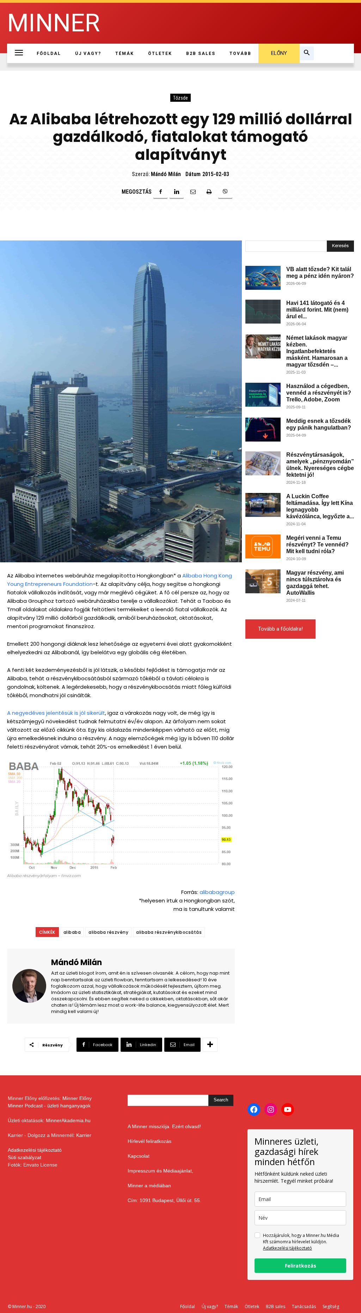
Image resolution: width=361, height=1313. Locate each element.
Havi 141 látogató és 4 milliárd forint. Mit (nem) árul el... (317, 309)
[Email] (193, 192)
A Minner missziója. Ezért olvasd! (164, 1126)
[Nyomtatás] (209, 192)
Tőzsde (180, 98)
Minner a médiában (149, 1185)
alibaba (72, 932)
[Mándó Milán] (31, 986)
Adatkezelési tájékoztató (35, 1150)
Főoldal (187, 1306)
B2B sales (275, 1306)
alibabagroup (217, 892)
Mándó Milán (166, 174)
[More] (210, 1045)
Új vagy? (210, 1306)
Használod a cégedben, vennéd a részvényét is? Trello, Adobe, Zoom (318, 392)
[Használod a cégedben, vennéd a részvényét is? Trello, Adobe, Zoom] (263, 395)
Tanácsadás (304, 1306)
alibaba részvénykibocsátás (169, 932)
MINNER (53, 23)
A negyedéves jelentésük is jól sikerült (56, 713)
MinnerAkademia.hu (68, 1120)
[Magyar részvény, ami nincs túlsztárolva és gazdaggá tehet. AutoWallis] (263, 581)
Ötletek (252, 1306)
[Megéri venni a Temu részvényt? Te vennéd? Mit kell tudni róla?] (263, 546)
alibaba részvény (108, 932)
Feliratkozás (300, 1265)
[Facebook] (160, 192)
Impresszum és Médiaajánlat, (160, 1171)
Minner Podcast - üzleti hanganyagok (49, 1105)
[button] (307, 53)
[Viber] (225, 192)
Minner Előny (77, 1098)
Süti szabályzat (24, 1157)
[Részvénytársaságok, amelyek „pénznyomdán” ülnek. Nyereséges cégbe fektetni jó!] (263, 463)
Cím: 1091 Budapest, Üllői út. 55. (164, 1200)
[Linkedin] (177, 192)
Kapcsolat (138, 1156)
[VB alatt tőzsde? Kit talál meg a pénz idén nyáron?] (263, 278)
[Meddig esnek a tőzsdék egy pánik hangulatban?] (263, 430)
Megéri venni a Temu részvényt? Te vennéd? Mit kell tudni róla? (317, 544)
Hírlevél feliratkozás (149, 1141)
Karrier (83, 1135)
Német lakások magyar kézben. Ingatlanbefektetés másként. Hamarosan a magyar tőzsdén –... (317, 351)
